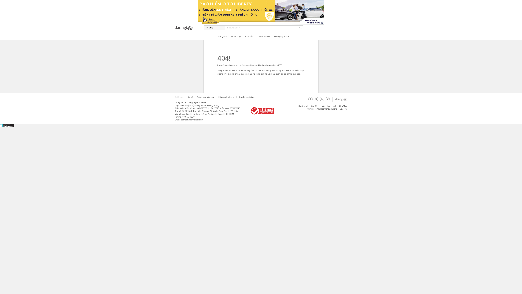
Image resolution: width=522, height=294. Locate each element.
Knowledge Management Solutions (322, 109)
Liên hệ (190, 97)
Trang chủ (222, 36)
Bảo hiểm (249, 36)
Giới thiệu (179, 97)
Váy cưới (343, 109)
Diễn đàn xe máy (318, 106)
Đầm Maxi (343, 106)
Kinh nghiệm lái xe (281, 36)
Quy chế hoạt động (246, 97)
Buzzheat (331, 106)
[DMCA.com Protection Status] (7, 126)
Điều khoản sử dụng (205, 97)
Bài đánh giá (236, 36)
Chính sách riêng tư (226, 97)
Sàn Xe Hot (303, 106)
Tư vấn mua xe (263, 36)
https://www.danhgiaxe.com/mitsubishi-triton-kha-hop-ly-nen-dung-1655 (249, 65)
